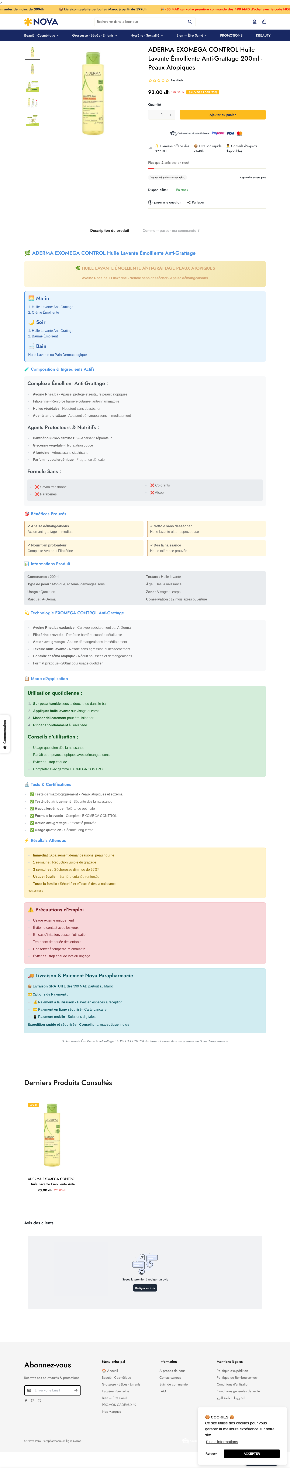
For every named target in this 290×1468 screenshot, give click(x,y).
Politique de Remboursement (237, 1377)
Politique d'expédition (232, 1370)
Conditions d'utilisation (233, 1384)
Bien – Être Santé (189, 35)
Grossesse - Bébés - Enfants (93, 35)
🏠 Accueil (110, 1370)
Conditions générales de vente (238, 1391)
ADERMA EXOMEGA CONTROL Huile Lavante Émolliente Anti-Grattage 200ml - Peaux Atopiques (52, 1181)
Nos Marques (111, 1411)
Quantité (154, 104)
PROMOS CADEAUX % (119, 1404)
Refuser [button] (211, 1453)
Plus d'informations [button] (222, 1442)
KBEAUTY (263, 35)
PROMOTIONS (231, 35)
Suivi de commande (173, 1384)
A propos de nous (172, 1370)
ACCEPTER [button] (252, 1453)
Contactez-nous (170, 1377)
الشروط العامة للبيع (231, 1397)
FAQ (162, 1391)
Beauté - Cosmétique (39, 35)
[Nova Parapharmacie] (41, 22)
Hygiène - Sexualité (145, 35)
